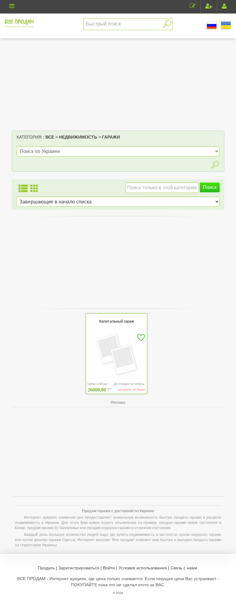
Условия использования (143, 567)
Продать (46, 567)
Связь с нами (184, 567)
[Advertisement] (118, 84)
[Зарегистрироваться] (209, 7)
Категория (29, 137)
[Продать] (192, 7)
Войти (109, 567)
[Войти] (224, 7)
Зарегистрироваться (78, 567)
